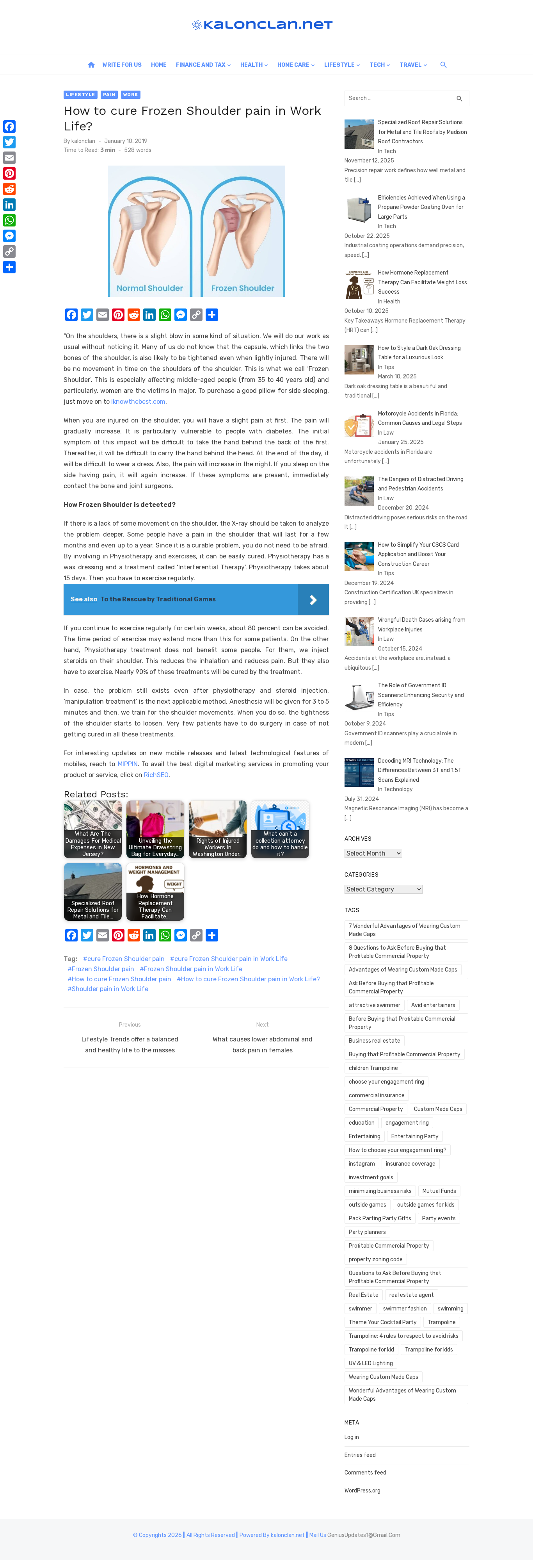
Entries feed (360, 1455)
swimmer (360, 1308)
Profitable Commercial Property (389, 1246)
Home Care (293, 65)
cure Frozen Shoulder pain (126, 959)
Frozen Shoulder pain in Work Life (193, 969)
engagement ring (407, 1123)
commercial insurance (377, 1095)
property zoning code (376, 1259)
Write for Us (122, 65)
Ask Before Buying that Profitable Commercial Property (391, 987)
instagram (362, 1164)
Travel (411, 65)
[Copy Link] (9, 251)
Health (251, 65)
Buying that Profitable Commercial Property (404, 1054)
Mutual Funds (439, 1191)
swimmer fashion (405, 1308)
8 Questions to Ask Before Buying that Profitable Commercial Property (397, 952)
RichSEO (156, 775)
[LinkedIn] (9, 204)
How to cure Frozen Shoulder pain (121, 979)
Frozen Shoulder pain (103, 969)
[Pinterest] (9, 173)
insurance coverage (410, 1164)
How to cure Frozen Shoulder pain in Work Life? (250, 979)
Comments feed (365, 1472)
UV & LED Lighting (371, 1363)
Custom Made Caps (438, 1109)
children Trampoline (373, 1068)
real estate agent (411, 1295)
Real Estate (363, 1295)
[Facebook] (9, 126)
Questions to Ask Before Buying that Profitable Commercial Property (395, 1277)
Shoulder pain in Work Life (110, 989)
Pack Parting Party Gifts (380, 1218)
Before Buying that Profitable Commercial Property (402, 1023)
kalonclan (83, 141)
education (362, 1123)
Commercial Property (376, 1109)
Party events (439, 1218)
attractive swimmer (374, 1005)
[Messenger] (9, 236)
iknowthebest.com (138, 401)
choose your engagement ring (386, 1082)
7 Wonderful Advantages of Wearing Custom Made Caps (404, 930)
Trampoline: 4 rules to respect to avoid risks (403, 1336)
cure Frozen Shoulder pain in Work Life (231, 959)
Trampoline (442, 1322)
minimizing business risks (380, 1191)
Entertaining (364, 1136)
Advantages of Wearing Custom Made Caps (403, 969)
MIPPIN (128, 764)
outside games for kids (426, 1205)
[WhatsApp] (9, 220)
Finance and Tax (201, 65)
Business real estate (374, 1041)
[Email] (9, 158)
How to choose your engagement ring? (397, 1150)
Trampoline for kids (429, 1349)
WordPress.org (362, 1490)
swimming (451, 1308)
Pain (109, 94)
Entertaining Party (415, 1136)
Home (159, 65)
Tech (377, 65)
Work (130, 94)
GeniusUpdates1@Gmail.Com (363, 1535)
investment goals (371, 1177)
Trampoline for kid (371, 1349)
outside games (367, 1205)
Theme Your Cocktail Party (383, 1322)
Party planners (367, 1232)
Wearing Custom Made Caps (383, 1377)
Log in (352, 1437)
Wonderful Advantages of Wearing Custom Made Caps (402, 1394)
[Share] (9, 267)
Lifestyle (339, 65)
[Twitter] (9, 142)
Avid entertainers (433, 1005)
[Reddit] (9, 189)
